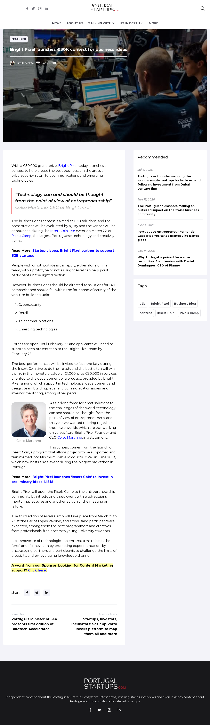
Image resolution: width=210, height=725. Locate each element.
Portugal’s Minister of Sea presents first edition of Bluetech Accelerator (34, 624)
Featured (18, 39)
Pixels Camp (21, 236)
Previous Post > (108, 614)
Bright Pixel (68, 166)
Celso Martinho (69, 437)
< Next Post (18, 614)
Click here (37, 570)
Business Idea (185, 303)
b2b (142, 303)
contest (145, 313)
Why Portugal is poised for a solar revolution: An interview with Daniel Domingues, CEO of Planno (166, 261)
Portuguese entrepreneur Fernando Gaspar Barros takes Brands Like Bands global (168, 236)
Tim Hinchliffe (25, 63)
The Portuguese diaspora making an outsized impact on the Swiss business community (168, 210)
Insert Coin (166, 313)
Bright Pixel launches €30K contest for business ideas (68, 49)
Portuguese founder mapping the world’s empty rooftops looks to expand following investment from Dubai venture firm (169, 182)
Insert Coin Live (62, 231)
